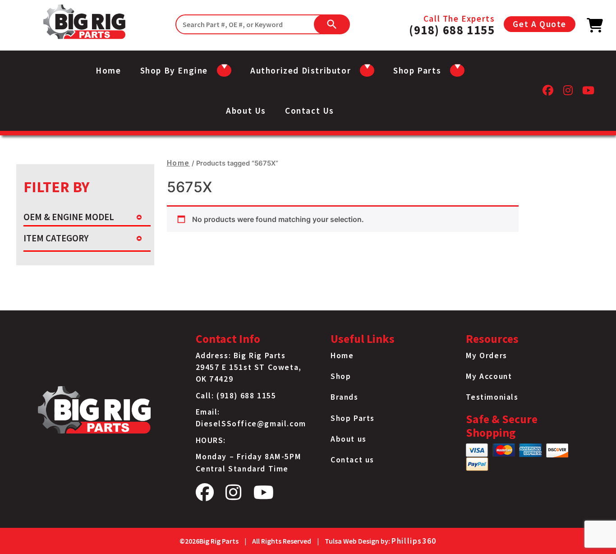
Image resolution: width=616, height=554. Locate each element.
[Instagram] (568, 92)
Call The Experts (452, 24)
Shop (341, 376)
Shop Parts (353, 418)
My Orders (486, 355)
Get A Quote (539, 23)
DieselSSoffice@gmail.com (251, 424)
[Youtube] (588, 92)
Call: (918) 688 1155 (236, 396)
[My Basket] (595, 28)
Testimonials (492, 397)
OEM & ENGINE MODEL (68, 217)
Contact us (309, 110)
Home (108, 70)
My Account (489, 376)
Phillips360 (414, 541)
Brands (345, 397)
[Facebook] (548, 92)
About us (246, 110)
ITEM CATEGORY (55, 238)
